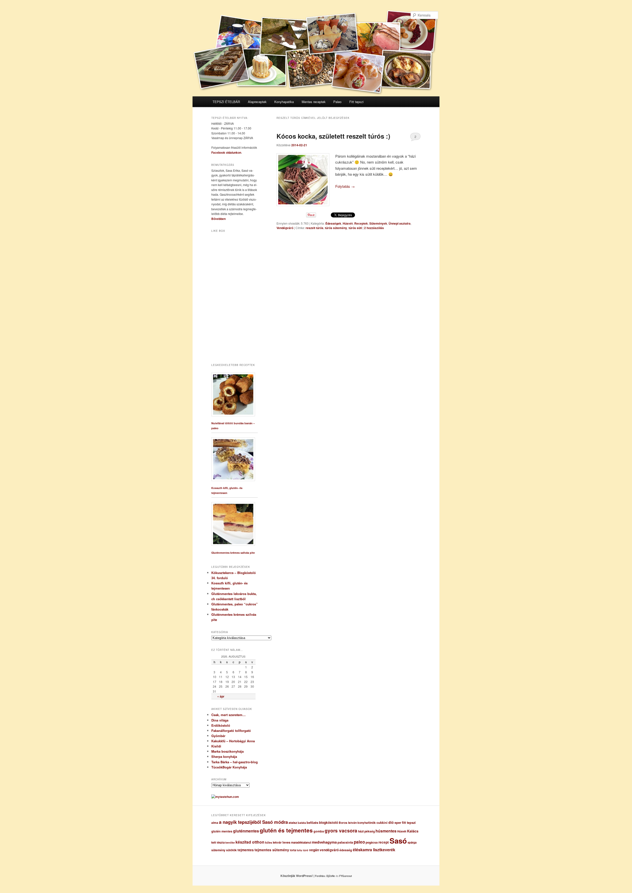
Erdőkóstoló (220, 725)
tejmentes (245, 849)
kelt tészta (218, 842)
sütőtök (231, 850)
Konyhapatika (284, 101)
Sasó (398, 840)
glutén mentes (221, 831)
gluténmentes (246, 831)
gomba (319, 831)
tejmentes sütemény (272, 849)
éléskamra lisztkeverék (374, 849)
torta (293, 850)
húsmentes (385, 831)
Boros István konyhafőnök (357, 823)
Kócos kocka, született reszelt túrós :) (333, 136)
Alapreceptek (257, 101)
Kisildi (216, 746)
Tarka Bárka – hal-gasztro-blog (234, 762)
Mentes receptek (314, 101)
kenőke (230, 842)
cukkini (382, 822)
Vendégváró (284, 228)
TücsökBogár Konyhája (229, 767)
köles (268, 842)
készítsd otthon (250, 842)
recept (383, 842)
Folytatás (345, 186)
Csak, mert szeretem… (228, 714)
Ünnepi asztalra (400, 223)
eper (398, 822)
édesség (345, 850)
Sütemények (378, 223)
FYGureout (345, 876)
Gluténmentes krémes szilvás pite (233, 552)
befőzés (312, 822)
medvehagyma (324, 842)
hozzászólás (374, 228)
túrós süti (355, 228)
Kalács (412, 831)
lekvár (277, 842)
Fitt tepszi (356, 101)
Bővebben (218, 218)
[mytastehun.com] (225, 796)
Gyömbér (218, 735)
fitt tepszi (409, 822)
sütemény (218, 850)
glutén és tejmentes (286, 830)
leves (286, 842)
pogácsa (372, 842)
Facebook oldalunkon (226, 152)
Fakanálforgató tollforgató (231, 730)
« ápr (220, 696)
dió (391, 822)
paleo (359, 842)
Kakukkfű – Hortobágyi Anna (233, 741)
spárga (412, 842)
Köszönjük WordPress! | (303, 875)
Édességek (333, 223)
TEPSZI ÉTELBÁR (226, 101)
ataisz (293, 822)
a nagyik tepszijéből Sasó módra (253, 822)
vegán (314, 849)
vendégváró (329, 850)
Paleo (337, 101)
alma (214, 823)
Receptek (361, 223)
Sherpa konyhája (224, 756)
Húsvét (348, 223)
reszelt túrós (314, 228)
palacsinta (345, 842)
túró (305, 850)
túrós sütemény (336, 228)
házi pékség (366, 831)
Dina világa (219, 720)
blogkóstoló (328, 822)
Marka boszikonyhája (227, 751)
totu (299, 850)
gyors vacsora (341, 830)
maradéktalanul (301, 842)
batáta (302, 823)
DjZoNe (330, 876)
